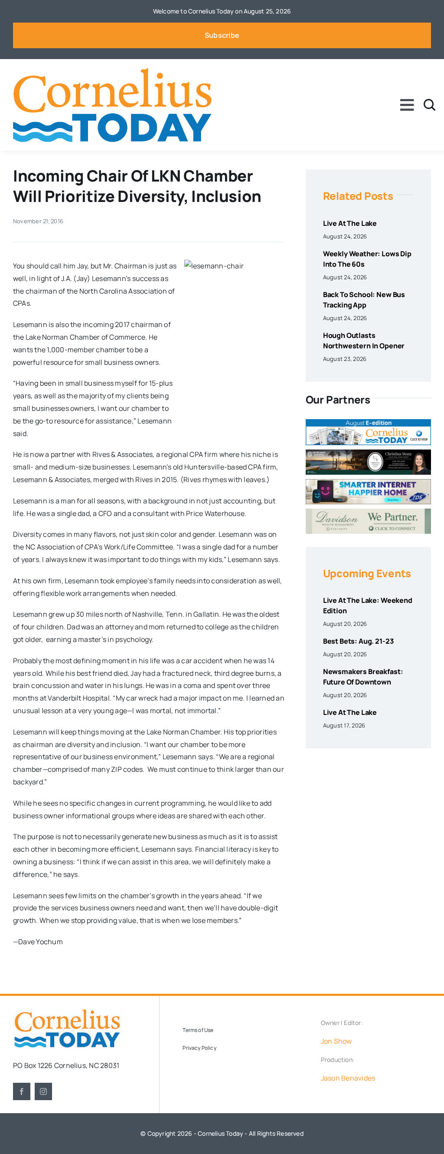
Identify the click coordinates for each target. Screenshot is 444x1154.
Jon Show (336, 1041)
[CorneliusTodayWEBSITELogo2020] (67, 1012)
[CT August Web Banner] (368, 422)
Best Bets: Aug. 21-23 (358, 641)
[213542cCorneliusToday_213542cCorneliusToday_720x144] (368, 482)
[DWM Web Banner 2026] (368, 512)
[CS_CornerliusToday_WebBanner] (368, 453)
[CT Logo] (112, 71)
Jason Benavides (348, 1078)
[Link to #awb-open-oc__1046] (429, 105)
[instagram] (43, 1091)
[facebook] (21, 1091)
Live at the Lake (350, 223)
